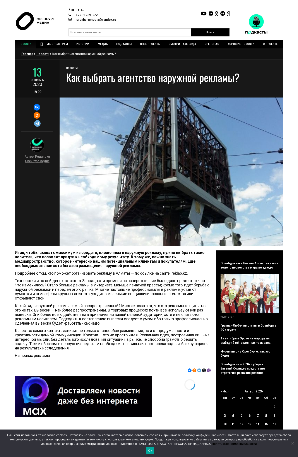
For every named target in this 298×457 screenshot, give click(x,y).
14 (257, 424)
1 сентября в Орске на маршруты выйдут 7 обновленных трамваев (246, 340)
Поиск (210, 32)
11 (233, 424)
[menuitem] (25, 44)
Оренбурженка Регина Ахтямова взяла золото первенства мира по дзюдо (249, 265)
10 (224, 424)
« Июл (225, 391)
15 (266, 424)
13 (249, 424)
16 (274, 424)
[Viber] (209, 370)
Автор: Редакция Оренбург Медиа (37, 159)
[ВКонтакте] (36, 107)
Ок (150, 450)
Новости (42, 54)
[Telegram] (37, 123)
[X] (204, 370)
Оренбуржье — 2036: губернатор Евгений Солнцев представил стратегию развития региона (244, 369)
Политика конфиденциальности (234, 443)
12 (241, 424)
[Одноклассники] (36, 115)
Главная (27, 54)
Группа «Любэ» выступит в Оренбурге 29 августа (248, 328)
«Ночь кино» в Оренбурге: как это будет (245, 354)
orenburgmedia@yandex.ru (96, 19)
